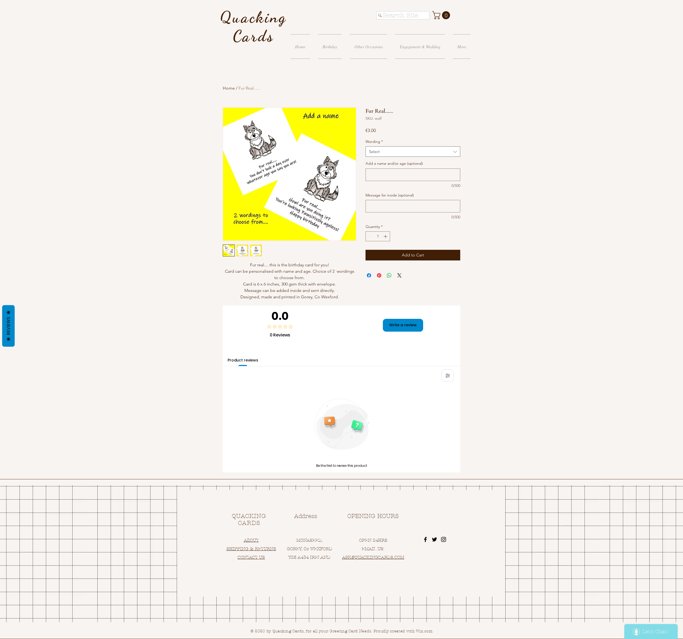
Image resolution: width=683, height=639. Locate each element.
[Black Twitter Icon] (434, 539)
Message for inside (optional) (390, 195)
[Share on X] (399, 275)
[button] (442, 15)
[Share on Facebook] (369, 275)
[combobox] (413, 151)
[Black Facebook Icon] (425, 539)
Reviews (8, 326)
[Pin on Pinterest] (379, 275)
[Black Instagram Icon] (443, 539)
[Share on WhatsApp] (389, 275)
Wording (374, 141)
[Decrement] (369, 236)
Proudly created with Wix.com (403, 631)
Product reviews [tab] (243, 360)
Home (229, 88)
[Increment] (386, 236)
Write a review (403, 325)
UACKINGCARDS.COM (381, 557)
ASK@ (348, 557)
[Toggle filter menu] (448, 375)
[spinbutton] (378, 236)
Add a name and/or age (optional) (394, 163)
